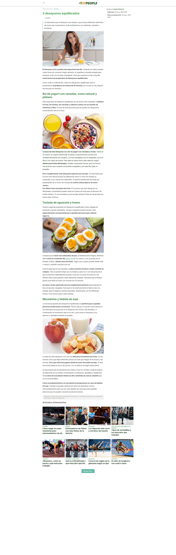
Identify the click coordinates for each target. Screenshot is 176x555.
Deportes (91, 426)
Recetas (56, 9)
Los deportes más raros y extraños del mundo (99, 429)
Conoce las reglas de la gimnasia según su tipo (98, 462)
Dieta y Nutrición (47, 9)
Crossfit (45, 459)
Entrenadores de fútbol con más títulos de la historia (76, 430)
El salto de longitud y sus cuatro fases (120, 462)
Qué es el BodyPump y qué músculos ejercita (76, 462)
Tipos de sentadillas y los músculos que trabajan (121, 432)
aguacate (69, 259)
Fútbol (68, 426)
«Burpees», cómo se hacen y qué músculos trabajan (52, 463)
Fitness (45, 426)
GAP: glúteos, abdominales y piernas (121, 427)
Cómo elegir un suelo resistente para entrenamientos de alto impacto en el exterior (53, 430)
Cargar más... (88, 471)
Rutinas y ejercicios (72, 459)
